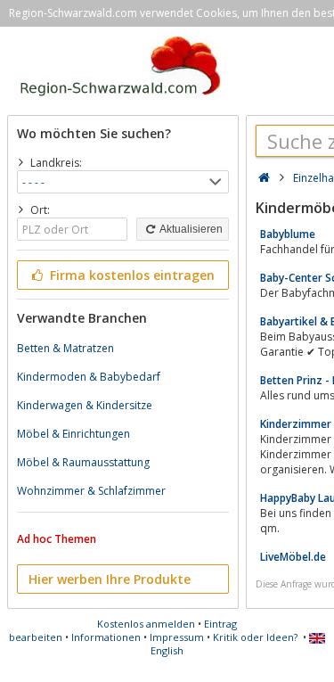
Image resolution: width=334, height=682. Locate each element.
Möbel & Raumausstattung (83, 462)
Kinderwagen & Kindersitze (84, 405)
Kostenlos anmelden (146, 623)
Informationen (106, 637)
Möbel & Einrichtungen (73, 433)
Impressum (177, 637)
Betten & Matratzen (65, 348)
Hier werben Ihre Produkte (110, 579)
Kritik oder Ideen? (255, 637)
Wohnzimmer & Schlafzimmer (91, 490)
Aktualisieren (190, 229)
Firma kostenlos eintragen (130, 275)
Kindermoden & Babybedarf (88, 376)
